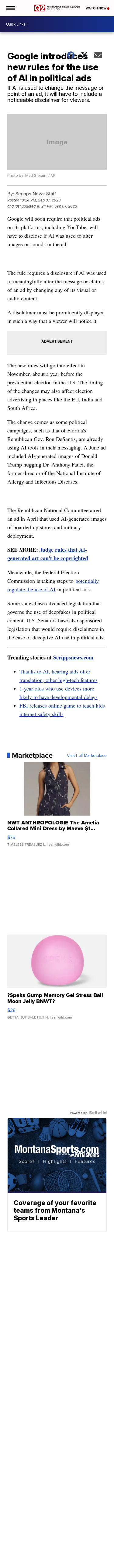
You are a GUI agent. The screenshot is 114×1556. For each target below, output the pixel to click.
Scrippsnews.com (73, 657)
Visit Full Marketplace (87, 755)
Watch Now (96, 8)
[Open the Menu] (10, 8)
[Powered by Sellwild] (98, 1112)
